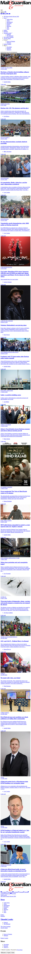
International (7, 905)
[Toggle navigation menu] (2, 10)
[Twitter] (7, 14)
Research (6, 946)
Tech (5, 911)
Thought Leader (7, 919)
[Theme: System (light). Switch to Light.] (3, 12)
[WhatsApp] (8, 14)
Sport (5, 912)
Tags (2, 895)
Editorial (6, 922)
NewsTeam (19, 949)
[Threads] (4, 14)
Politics (2, 914)
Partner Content (4, 938)
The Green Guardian (5, 926)
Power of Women (8, 934)
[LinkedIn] (3, 14)
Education (6, 906)
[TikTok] (6, 14)
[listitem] (3, 892)
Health (5, 908)
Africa (5, 904)
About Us (6, 947)
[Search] (5, 12)
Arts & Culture (4, 927)
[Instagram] (2, 14)
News (3, 899)
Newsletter (6, 944)
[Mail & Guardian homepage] (15, 5)
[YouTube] (9, 14)
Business (3, 916)
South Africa (7, 902)
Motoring (6, 909)
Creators (5, 895)
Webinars (6, 935)
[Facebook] (1, 14)
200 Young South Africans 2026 (8, 896)
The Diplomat (7, 924)
